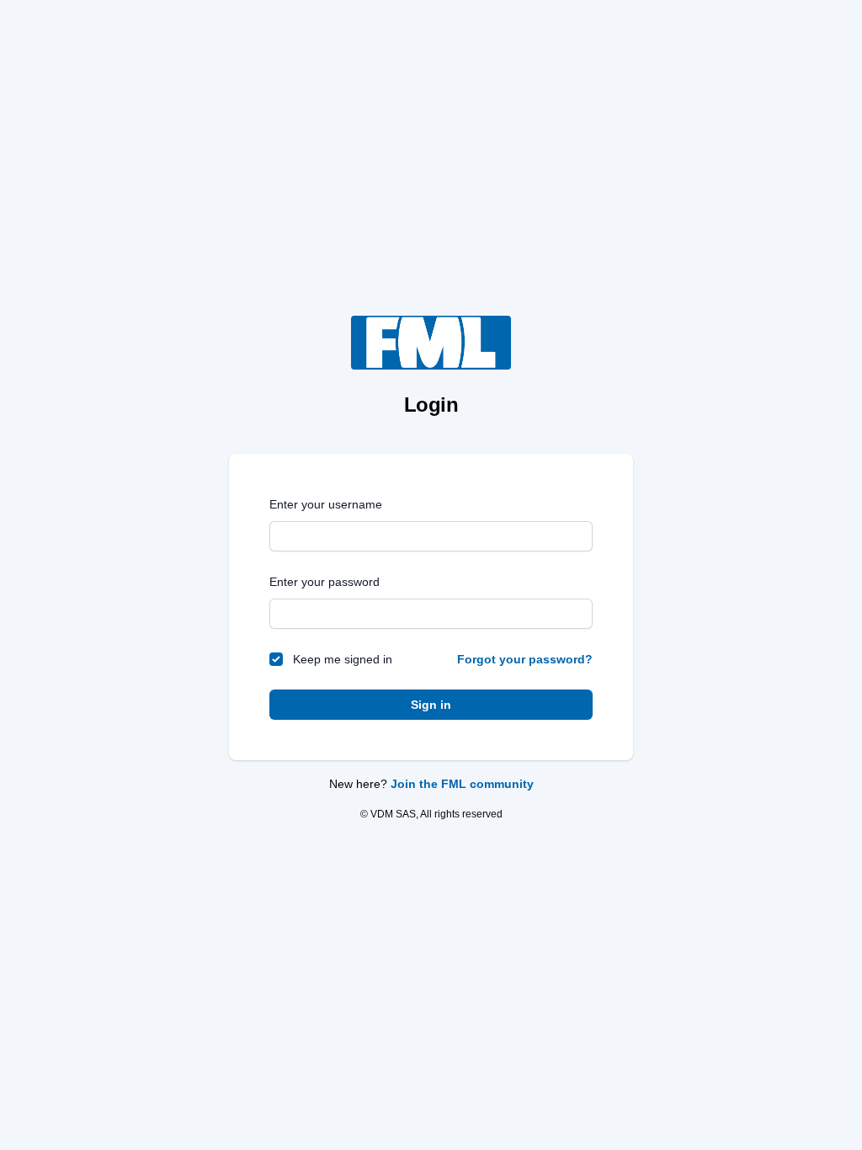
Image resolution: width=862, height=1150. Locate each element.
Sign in (431, 704)
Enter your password (324, 581)
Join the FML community (462, 784)
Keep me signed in (342, 659)
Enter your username (325, 504)
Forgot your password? (525, 659)
